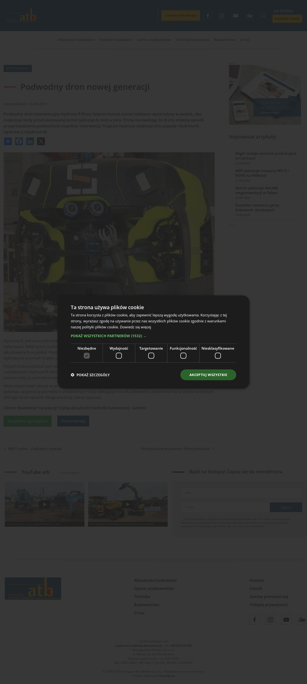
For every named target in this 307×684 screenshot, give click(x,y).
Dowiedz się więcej (135, 326)
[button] (153, 335)
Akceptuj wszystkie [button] (208, 374)
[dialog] (153, 342)
